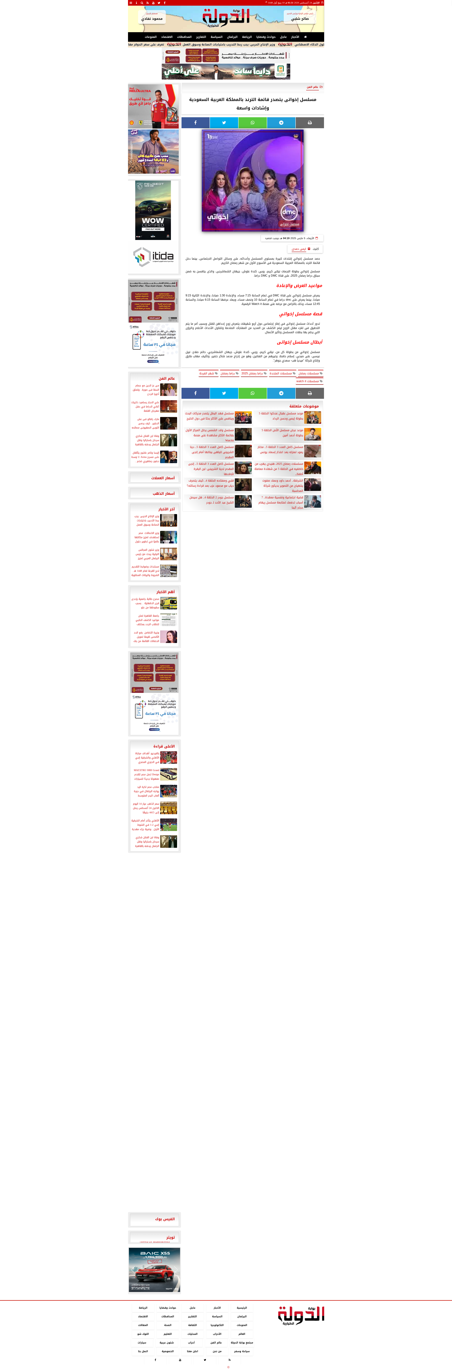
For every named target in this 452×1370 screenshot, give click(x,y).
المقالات (143, 1325)
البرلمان (232, 37)
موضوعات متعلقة (304, 406)
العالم (242, 1334)
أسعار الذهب (164, 493)
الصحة (167, 1325)
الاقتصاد (167, 37)
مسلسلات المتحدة (281, 373)
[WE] (153, 151)
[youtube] (153, 3)
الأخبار (295, 37)
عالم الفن (312, 87)
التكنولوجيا (217, 1325)
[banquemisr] (226, 55)
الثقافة (192, 1325)
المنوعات (151, 37)
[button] (133, 1270)
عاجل (283, 37)
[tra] (153, 344)
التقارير (201, 37)
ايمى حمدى (299, 249)
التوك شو (143, 1334)
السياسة (217, 37)
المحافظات (184, 37)
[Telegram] (281, 122)
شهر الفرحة (207, 373)
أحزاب (191, 1342)
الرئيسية (242, 1307)
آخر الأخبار (166, 509)
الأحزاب (217, 1334)
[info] (136, 3)
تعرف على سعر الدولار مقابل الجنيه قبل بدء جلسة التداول (179, 44)
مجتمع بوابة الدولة (242, 1342)
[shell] (153, 106)
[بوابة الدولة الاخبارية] (154, 1270)
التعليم (168, 1334)
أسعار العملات (163, 478)
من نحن (217, 1351)
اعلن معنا (192, 1351)
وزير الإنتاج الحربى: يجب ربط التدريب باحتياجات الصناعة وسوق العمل (283, 44)
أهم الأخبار (165, 592)
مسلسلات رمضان (309, 373)
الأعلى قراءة (164, 746)
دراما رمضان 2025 (253, 373)
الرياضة (247, 37)
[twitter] (159, 3)
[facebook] (165, 3)
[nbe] (226, 72)
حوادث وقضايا (266, 37)
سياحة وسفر (242, 1351)
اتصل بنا (143, 1351)
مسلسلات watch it (308, 381)
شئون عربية (167, 1342)
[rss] (148, 3)
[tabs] (131, 3)
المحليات (192, 1334)
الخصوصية (168, 1351)
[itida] (153, 257)
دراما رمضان (228, 373)
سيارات (142, 1342)
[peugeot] (153, 210)
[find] (142, 3)
